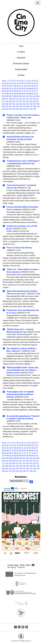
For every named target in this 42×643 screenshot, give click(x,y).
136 (30, 104)
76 (35, 91)
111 (20, 99)
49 (5, 89)
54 (17, 89)
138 (37, 104)
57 (25, 89)
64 (5, 91)
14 (30, 81)
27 (25, 83)
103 (30, 96)
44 (30, 86)
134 (24, 104)
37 (13, 86)
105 (37, 96)
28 (27, 83)
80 (8, 94)
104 (34, 96)
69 (17, 91)
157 (27, 109)
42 (25, 86)
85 (20, 94)
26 (22, 83)
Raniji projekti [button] (21, 69)
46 (35, 86)
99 (17, 96)
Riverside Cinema (21, 63)
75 (32, 91)
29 (30, 83)
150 (3, 109)
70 (20, 91)
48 (3, 89)
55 (20, 89)
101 (23, 96)
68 (15, 91)
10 (21, 81)
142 (13, 106)
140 (6, 106)
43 (27, 86)
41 (22, 86)
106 (3, 99)
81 (10, 94)
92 (37, 94)
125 (30, 101)
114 (30, 99)
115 (33, 99)
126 (34, 101)
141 (10, 106)
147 (30, 106)
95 (8, 96)
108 (10, 99)
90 (32, 94)
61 (35, 89)
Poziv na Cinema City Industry (19, 248)
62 (37, 89)
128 (3, 104)
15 (33, 81)
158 (30, 109)
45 (32, 86)
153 (13, 109)
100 (20, 96)
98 (15, 96)
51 (10, 89)
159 (34, 109)
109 (13, 99)
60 (32, 89)
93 (3, 96)
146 (27, 106)
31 (35, 83)
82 (13, 94)
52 (13, 89)
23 (15, 83)
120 (13, 101)
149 (37, 106)
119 (9, 101)
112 (23, 99)
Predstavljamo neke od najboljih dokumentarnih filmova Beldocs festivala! (20, 394)
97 (13, 96)
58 (27, 89)
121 (16, 101)
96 (10, 96)
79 (5, 94)
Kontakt (21, 75)
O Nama (21, 52)
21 (10, 83)
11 (23, 81)
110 (17, 99)
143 (17, 106)
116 (37, 99)
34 (5, 86)
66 (10, 91)
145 (24, 106)
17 (38, 81)
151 (6, 109)
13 (28, 81)
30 (32, 83)
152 (10, 109)
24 (17, 83)
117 (3, 101)
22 (13, 83)
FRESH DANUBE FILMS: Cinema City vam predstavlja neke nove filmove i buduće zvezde (22, 370)
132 (17, 104)
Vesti (21, 46)
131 (13, 104)
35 (8, 86)
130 (10, 104)
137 (34, 104)
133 (20, 104)
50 (8, 89)
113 (27, 99)
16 (35, 81)
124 (27, 101)
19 (5, 83)
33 (3, 86)
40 (20, 86)
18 (3, 83)
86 (22, 94)
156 (24, 109)
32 (37, 83)
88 (27, 94)
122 (20, 101)
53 (15, 89)
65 (8, 91)
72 (25, 91)
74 (30, 91)
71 (22, 91)
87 (25, 94)
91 (35, 94)
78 (3, 94)
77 (37, 91)
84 (17, 94)
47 (37, 86)
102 (27, 96)
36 (10, 86)
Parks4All (21, 58)
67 (13, 91)
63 (3, 91)
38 (15, 86)
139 (3, 106)
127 (37, 101)
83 (15, 94)
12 (25, 81)
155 (20, 109)
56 (22, 89)
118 (6, 101)
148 (34, 106)
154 (17, 109)
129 (6, 104)
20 (8, 83)
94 (5, 96)
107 (6, 99)
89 (30, 94)
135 (27, 104)
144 (20, 106)
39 (17, 86)
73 (27, 91)
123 (23, 101)
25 (20, 83)
